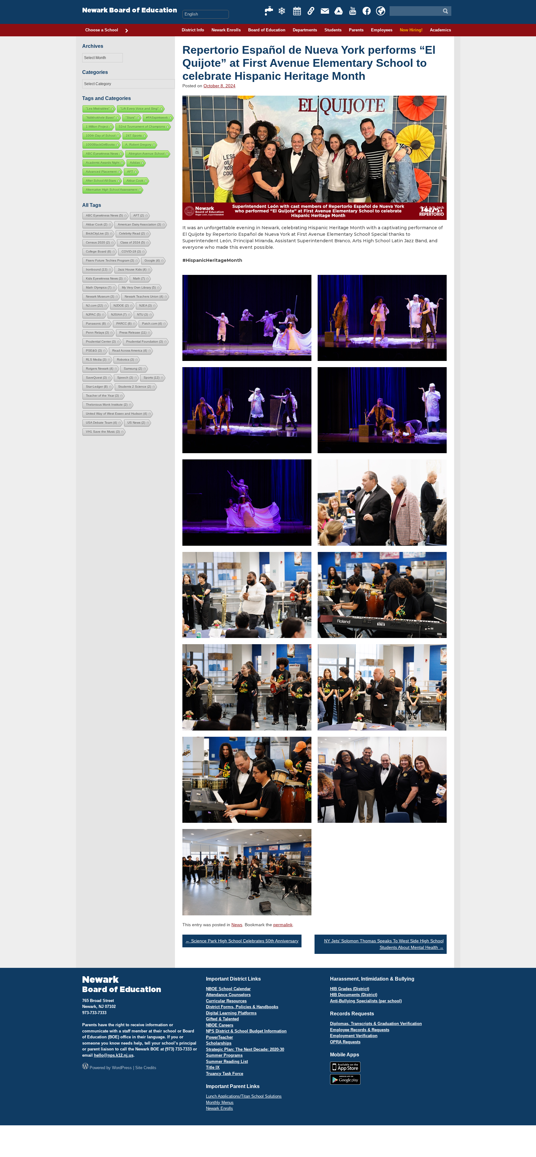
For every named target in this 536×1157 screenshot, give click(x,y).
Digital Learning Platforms (231, 1013)
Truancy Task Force (224, 1073)
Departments (305, 30)
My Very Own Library (139, 287)
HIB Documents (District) (353, 994)
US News (136, 422)
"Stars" (131, 117)
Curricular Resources (226, 1001)
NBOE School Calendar (228, 988)
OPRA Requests (345, 1042)
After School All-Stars (101, 180)
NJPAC (93, 314)
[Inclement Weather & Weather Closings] (283, 11)
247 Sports (134, 135)
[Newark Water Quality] (269, 11)
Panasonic (96, 323)
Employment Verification (353, 1035)
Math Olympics (98, 287)
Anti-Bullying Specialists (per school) (366, 1001)
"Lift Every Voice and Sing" (139, 108)
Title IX (213, 1067)
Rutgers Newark (99, 368)
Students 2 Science (134, 386)
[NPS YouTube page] (353, 11)
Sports (151, 377)
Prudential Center (101, 341)
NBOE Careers (219, 1025)
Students (333, 30)
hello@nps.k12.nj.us (113, 1055)
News (236, 924)
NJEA (145, 305)
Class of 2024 (132, 242)
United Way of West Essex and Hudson (116, 413)
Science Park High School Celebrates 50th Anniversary (241, 940)
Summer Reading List (227, 1061)
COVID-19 (131, 251)
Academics (440, 30)
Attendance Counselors (228, 994)
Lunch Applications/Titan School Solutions (244, 1096)
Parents (356, 30)
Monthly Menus (220, 1102)
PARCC (124, 323)
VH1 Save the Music (103, 431)
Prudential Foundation (144, 341)
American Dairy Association (139, 224)
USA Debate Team (101, 422)
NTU (142, 314)
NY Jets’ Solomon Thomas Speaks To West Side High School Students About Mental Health (384, 944)
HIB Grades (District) (349, 988)
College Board (98, 251)
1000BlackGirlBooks (100, 144)
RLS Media (96, 359)
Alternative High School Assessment (111, 189)
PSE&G (94, 350)
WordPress (122, 1067)
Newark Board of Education (129, 10)
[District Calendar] (297, 11)
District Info (193, 30)
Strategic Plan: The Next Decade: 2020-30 (245, 1049)
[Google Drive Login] (339, 11)
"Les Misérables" (98, 108)
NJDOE (121, 305)
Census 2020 (98, 242)
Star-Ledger (97, 386)
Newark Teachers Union (144, 296)
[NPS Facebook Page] (367, 11)
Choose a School (101, 30)
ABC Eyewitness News (102, 153)
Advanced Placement (101, 171)
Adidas (135, 162)
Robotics (125, 359)
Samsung (133, 368)
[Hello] (380, 11)
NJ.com (94, 305)
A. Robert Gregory (138, 144)
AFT (130, 171)
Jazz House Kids (132, 269)
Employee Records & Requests (359, 1029)
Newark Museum (100, 296)
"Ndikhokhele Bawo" (100, 117)
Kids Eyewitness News (104, 278)
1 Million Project (97, 126)
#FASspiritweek (157, 117)
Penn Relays (97, 332)
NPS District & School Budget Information (246, 1031)
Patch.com (152, 323)
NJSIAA (119, 314)
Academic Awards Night (102, 162)
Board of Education (266, 30)
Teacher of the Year (102, 395)
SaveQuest (96, 377)
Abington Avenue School (146, 153)
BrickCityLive (97, 233)
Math (139, 278)
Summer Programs (224, 1055)
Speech (125, 377)
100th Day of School (100, 135)
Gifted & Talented (222, 1019)
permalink (283, 924)
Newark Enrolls (226, 30)
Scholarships (218, 1043)
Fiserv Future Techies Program (110, 260)
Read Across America (129, 350)
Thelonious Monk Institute (106, 404)
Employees (381, 30)
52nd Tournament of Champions (142, 126)
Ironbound (96, 269)
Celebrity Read (132, 233)
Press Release (132, 332)
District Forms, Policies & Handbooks (242, 1006)
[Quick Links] (311, 11)
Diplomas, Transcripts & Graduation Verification (376, 1023)
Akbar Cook (135, 180)
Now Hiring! (411, 30)
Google (152, 260)
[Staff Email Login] (325, 11)
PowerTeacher (219, 1037)
